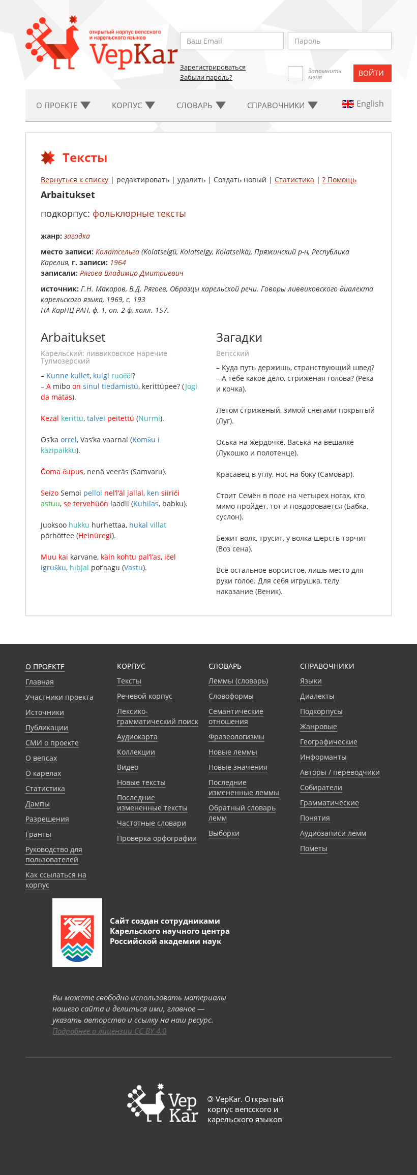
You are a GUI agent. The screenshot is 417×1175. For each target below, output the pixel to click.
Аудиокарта (137, 736)
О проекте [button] (57, 105)
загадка (77, 236)
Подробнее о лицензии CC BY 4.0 (109, 1031)
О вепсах (41, 758)
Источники (44, 712)
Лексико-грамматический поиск (157, 716)
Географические (329, 741)
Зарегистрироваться (213, 67)
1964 (118, 262)
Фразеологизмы (236, 736)
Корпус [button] (128, 105)
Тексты (129, 681)
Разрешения (47, 819)
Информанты (323, 757)
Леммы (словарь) (238, 681)
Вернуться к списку (74, 179)
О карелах (43, 773)
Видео (127, 767)
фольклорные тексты (139, 213)
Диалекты (317, 696)
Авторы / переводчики (340, 772)
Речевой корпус (144, 696)
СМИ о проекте (52, 742)
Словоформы (231, 696)
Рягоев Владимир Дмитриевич (132, 273)
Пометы (313, 848)
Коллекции (136, 752)
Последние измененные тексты (152, 802)
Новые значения (237, 767)
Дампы (37, 803)
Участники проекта (59, 697)
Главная (39, 682)
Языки (311, 681)
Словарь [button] (195, 105)
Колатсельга (117, 251)
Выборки (224, 833)
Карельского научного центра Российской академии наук (170, 936)
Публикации (46, 727)
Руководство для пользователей (53, 854)
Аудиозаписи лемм (333, 833)
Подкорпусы (321, 711)
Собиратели (321, 787)
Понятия (315, 818)
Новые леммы (232, 752)
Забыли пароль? (206, 77)
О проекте (45, 666)
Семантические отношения (235, 716)
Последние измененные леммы (243, 787)
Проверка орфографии (157, 838)
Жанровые (318, 726)
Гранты (38, 834)
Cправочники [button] (277, 105)
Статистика (294, 179)
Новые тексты (141, 782)
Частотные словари (151, 823)
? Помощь (339, 179)
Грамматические (329, 802)
